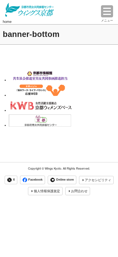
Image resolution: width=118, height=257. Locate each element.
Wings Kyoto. (53, 168)
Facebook (35, 179)
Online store (65, 179)
